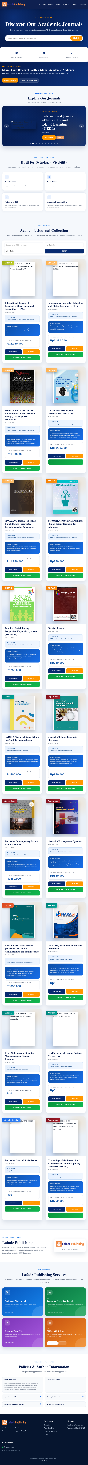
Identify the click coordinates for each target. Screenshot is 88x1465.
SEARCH (76, 38)
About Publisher (54, 4)
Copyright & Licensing (54, 1397)
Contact (83, 4)
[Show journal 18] (57, 143)
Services (66, 4)
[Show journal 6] (39, 143)
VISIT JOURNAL (51, 139)
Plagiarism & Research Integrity (14, 1404)
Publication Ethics (10, 1380)
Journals (42, 4)
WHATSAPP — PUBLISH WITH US (22, 357)
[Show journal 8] (42, 143)
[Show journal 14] (51, 143)
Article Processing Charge (55, 1404)
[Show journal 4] (36, 143)
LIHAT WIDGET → (52, 1343)
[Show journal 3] (34, 143)
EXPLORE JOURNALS (10, 80)
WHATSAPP (62, 1343)
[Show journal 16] (54, 143)
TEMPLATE (31, 351)
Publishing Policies (50, 1431)
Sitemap (44, 1460)
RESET (64, 251)
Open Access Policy (11, 1397)
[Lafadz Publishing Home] (13, 4)
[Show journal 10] (45, 143)
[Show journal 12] (48, 143)
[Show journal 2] (32, 143)
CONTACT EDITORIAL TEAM (29, 80)
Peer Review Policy (53, 1380)
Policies (74, 4)
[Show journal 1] (30, 143)
